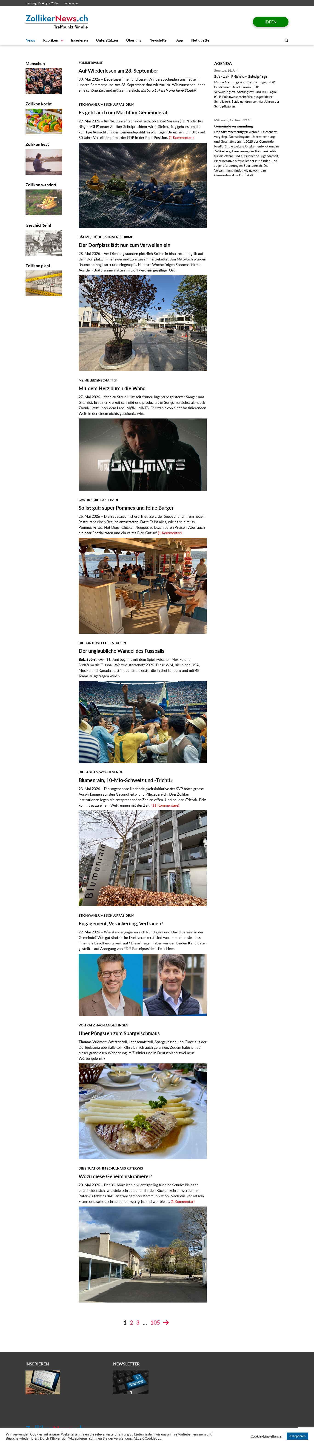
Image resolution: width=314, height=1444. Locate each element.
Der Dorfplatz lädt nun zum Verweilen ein (124, 245)
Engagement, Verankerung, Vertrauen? (121, 923)
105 (155, 1322)
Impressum (71, 3)
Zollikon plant (38, 265)
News (30, 40)
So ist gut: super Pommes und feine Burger (126, 507)
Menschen (35, 63)
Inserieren (79, 40)
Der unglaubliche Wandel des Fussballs (121, 650)
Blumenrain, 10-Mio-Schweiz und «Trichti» (126, 780)
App (179, 40)
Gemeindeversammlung (233, 126)
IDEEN (271, 22)
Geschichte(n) (38, 225)
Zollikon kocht (39, 104)
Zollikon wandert (41, 184)
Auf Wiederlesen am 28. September (118, 70)
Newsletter (158, 40)
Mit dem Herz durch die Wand (112, 388)
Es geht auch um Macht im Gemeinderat (123, 112)
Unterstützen (107, 40)
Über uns (133, 40)
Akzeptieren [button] (297, 1436)
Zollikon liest (37, 144)
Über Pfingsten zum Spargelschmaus (119, 1033)
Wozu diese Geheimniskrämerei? (115, 1176)
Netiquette (200, 40)
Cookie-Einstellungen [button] (267, 1436)
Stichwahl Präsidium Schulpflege (241, 76)
